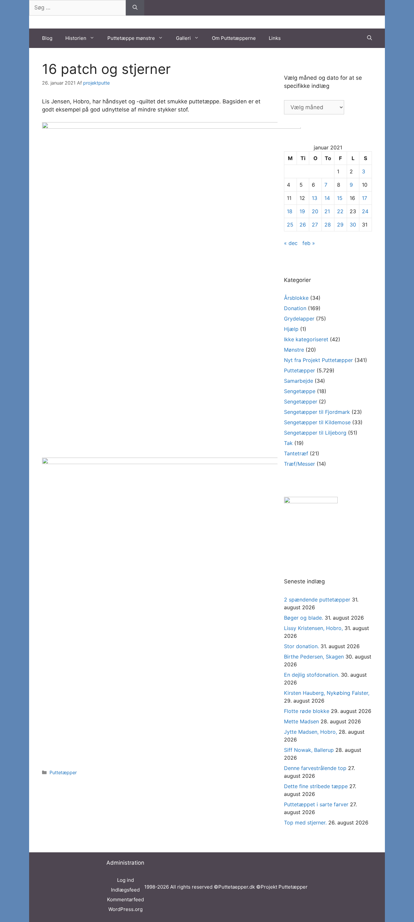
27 (315, 224)
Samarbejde (298, 381)
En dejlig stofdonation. (311, 674)
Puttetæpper (63, 772)
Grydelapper (299, 318)
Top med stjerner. (305, 822)
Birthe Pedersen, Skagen (314, 656)
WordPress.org (125, 909)
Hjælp (291, 329)
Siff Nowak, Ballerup (309, 750)
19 (302, 211)
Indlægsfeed (125, 890)
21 (327, 211)
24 (365, 211)
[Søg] (135, 8)
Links (275, 38)
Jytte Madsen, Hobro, (310, 732)
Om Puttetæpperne (234, 38)
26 (303, 224)
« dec (291, 243)
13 (314, 198)
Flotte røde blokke (306, 711)
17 (364, 198)
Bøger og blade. (303, 617)
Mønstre (294, 349)
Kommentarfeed (125, 899)
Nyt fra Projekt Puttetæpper (318, 360)
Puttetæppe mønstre (131, 38)
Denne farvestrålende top (315, 768)
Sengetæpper (300, 401)
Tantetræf (296, 453)
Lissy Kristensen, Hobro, (313, 628)
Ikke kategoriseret (306, 339)
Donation (295, 308)
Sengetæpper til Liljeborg (315, 432)
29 (340, 224)
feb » (308, 243)
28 (327, 224)
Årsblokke (296, 298)
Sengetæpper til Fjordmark (317, 412)
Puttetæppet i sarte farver (316, 804)
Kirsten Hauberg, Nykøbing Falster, (326, 693)
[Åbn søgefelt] (369, 38)
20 (315, 211)
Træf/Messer (299, 464)
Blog (47, 38)
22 (340, 211)
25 (290, 224)
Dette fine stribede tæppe (316, 786)
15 (340, 198)
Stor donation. (301, 646)
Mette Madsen (301, 721)
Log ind (125, 880)
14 (327, 198)
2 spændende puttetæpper (317, 599)
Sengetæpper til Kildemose (317, 422)
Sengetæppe (299, 391)
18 (289, 211)
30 (353, 224)
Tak (288, 443)
